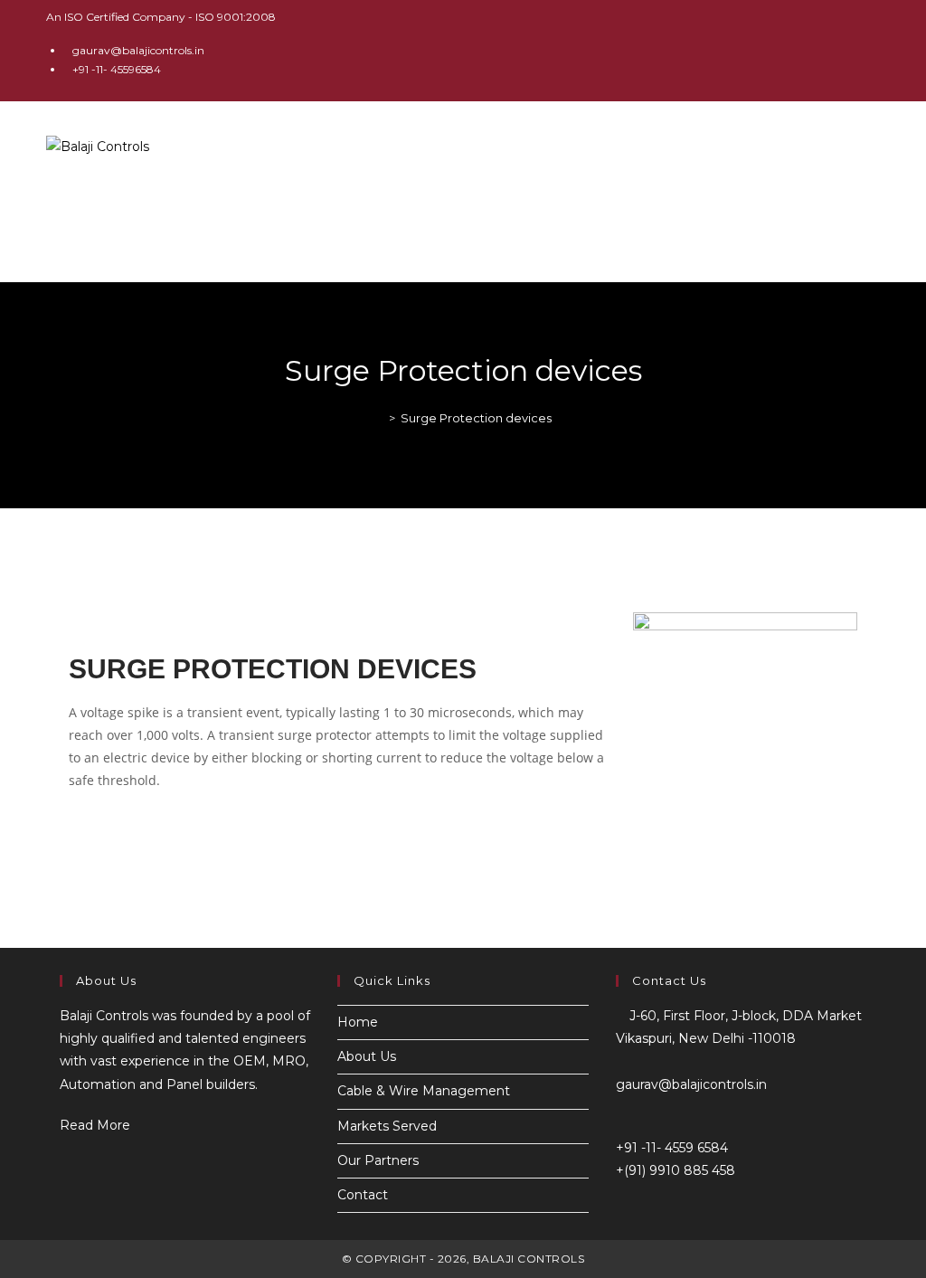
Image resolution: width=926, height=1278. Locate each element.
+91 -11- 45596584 (116, 69)
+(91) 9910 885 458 (675, 1170)
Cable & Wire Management (423, 1091)
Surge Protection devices (476, 418)
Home (357, 1022)
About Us (366, 1056)
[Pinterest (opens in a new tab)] (791, 50)
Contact (362, 1195)
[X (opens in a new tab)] (750, 50)
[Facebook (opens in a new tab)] (771, 50)
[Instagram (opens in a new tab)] (812, 50)
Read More (100, 1125)
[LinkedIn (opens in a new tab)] (833, 50)
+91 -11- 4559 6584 (672, 1148)
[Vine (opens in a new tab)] (872, 50)
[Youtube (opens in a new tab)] (854, 50)
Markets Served (387, 1126)
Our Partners (378, 1160)
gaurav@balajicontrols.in (138, 50)
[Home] (378, 418)
